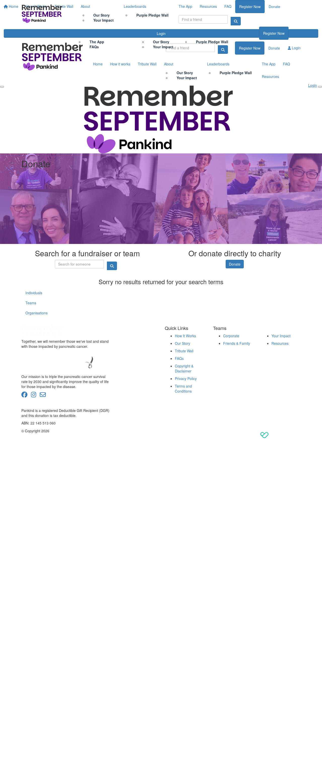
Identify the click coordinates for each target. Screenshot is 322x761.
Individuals (33, 292)
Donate (298, 33)
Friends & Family (236, 343)
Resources (246, 32)
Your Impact (163, 46)
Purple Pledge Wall (212, 41)
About (145, 32)
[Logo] (43, 13)
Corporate (231, 335)
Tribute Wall (123, 32)
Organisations (36, 312)
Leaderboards (194, 32)
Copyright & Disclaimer (184, 368)
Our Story (182, 343)
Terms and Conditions (183, 389)
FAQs (94, 46)
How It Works (87, 32)
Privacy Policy (186, 378)
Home (64, 32)
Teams (30, 302)
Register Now (274, 33)
